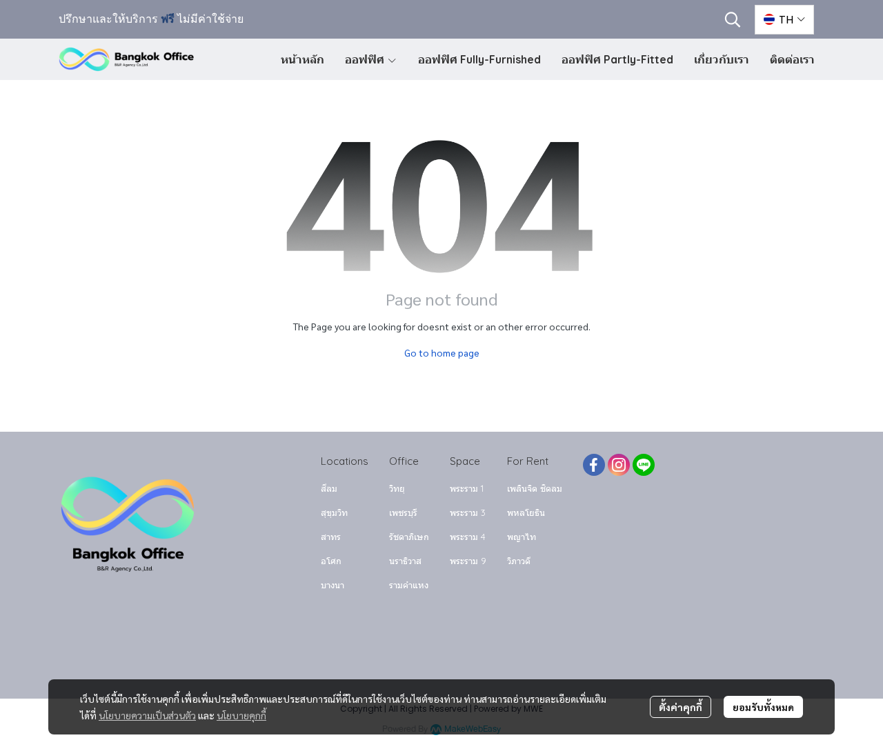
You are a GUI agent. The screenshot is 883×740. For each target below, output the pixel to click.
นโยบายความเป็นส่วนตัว (147, 715)
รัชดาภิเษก (409, 536)
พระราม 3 (468, 512)
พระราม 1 (467, 488)
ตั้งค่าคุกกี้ (680, 707)
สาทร (331, 536)
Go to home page (441, 352)
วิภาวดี (518, 560)
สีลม (329, 488)
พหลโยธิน (526, 512)
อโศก (331, 560)
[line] (644, 465)
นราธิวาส (405, 560)
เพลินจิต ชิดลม (534, 488)
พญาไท (521, 536)
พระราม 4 (468, 536)
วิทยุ (397, 488)
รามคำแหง (408, 584)
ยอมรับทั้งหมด (763, 707)
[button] (732, 19)
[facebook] (594, 465)
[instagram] (619, 465)
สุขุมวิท (334, 512)
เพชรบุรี (403, 512)
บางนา (332, 584)
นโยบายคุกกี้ (241, 715)
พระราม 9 (468, 560)
